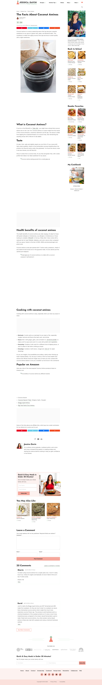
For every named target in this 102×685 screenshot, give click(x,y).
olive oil (47, 349)
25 (21, 22)
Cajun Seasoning (51, 518)
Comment (19, 535)
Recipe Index (57, 670)
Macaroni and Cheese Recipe (71, 62)
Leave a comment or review (52, 565)
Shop (68, 2)
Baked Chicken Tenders (81, 62)
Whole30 (30, 238)
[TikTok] (60, 674)
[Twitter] (45, 674)
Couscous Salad (72, 135)
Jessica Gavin (27, 2)
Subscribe (24, 493)
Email (40, 551)
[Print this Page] (41, 439)
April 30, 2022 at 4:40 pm (29, 603)
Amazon (72, 189)
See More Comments (24, 630)
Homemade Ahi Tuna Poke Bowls (81, 137)
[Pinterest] (49, 674)
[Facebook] (41, 674)
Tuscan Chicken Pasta (71, 96)
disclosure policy (34, 25)
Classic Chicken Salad (72, 79)
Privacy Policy (53, 681)
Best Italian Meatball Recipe (72, 119)
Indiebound (76, 190)
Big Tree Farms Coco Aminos (26, 405)
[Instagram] (52, 674)
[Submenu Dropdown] (56, 2)
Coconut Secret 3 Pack (24, 400)
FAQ (80, 670)
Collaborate (74, 670)
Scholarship (40, 670)
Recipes (42, 2)
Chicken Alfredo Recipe (71, 154)
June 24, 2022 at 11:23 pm (30, 569)
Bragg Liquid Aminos (24, 402)
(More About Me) (75, 45)
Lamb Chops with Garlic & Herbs (81, 155)
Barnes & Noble (78, 189)
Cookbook (49, 670)
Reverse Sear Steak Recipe (81, 119)
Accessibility (62, 681)
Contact (33, 670)
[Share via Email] (38, 439)
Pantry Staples (31, 11)
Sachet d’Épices (20, 518)
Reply (19, 581)
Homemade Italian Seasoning (36, 519)
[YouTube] (56, 674)
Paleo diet (35, 128)
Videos (62, 2)
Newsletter (66, 670)
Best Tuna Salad (80, 79)
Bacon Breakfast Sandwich (80, 97)
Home (18, 11)
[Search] (82, 7)
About (76, 2)
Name (18, 551)
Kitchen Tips (52, 2)
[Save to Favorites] (18, 22)
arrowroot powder (52, 339)
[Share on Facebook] (35, 439)
